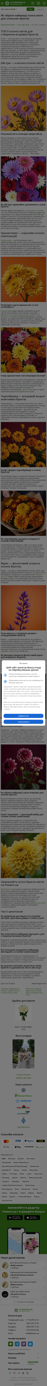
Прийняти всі (23, 716)
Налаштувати (23, 722)
